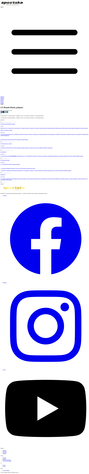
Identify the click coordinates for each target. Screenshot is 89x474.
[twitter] (3, 112)
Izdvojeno (5, 452)
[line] (7, 112)
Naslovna (5, 450)
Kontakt (4, 458)
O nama (4, 457)
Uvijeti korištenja (6, 470)
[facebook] (1, 112)
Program (4, 451)
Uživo (2, 7)
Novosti (4, 453)
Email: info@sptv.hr (7, 459)
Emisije (4, 466)
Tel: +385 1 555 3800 (7, 461)
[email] (5, 112)
